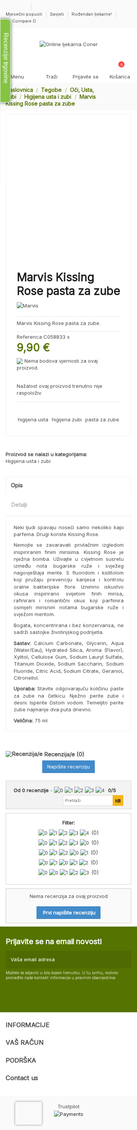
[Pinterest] (36, 410)
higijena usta (33, 419)
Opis (17, 485)
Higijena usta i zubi (28, 461)
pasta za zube (102, 419)
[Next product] (128, 96)
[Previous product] (121, 96)
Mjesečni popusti (24, 14)
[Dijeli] (20, 410)
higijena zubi (67, 419)
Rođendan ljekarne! (92, 14)
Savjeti (57, 14)
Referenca (29, 337)
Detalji (19, 504)
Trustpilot (68, 1106)
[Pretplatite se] (124, 959)
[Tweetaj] (28, 410)
